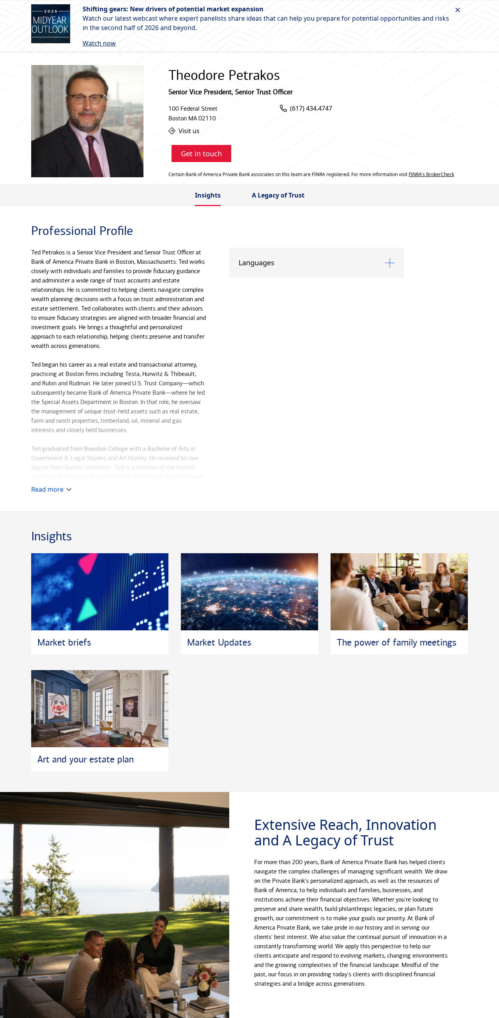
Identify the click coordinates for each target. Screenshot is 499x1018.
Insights (208, 195)
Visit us (189, 131)
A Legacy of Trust (278, 195)
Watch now (99, 43)
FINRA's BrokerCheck (431, 174)
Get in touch (201, 153)
